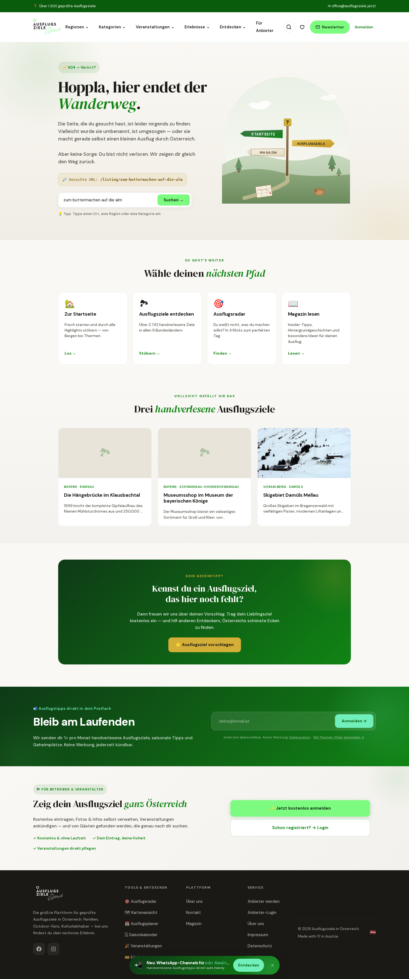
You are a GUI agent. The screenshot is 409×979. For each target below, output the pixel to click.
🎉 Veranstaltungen (143, 945)
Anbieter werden (264, 901)
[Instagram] (53, 949)
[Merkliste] (302, 27)
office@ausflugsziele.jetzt (352, 6)
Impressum (258, 934)
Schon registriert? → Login (300, 827)
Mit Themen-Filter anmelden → (339, 737)
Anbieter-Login (262, 912)
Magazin (193, 923)
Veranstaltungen (155, 26)
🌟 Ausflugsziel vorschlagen (205, 644)
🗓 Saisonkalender (141, 934)
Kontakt (193, 912)
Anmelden (364, 27)
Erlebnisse (197, 26)
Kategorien (112, 26)
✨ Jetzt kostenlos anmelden (300, 808)
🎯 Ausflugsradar (140, 901)
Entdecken (233, 26)
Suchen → (174, 199)
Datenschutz (299, 737)
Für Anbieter (265, 27)
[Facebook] (39, 949)
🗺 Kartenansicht (141, 912)
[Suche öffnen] (288, 27)
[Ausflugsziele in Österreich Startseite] (47, 27)
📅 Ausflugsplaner (141, 923)
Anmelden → (354, 720)
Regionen (77, 26)
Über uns (194, 901)
